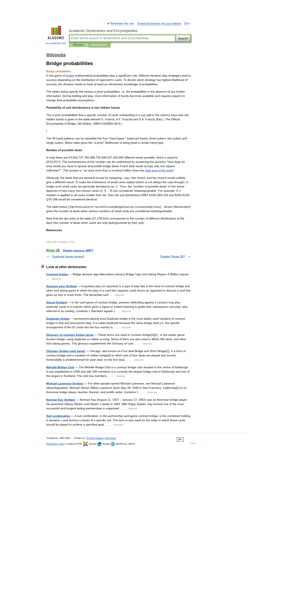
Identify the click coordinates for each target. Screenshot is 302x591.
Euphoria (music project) (68, 256)
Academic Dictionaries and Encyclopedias (103, 31)
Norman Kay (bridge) (60, 399)
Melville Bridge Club (60, 367)
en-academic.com (56, 43)
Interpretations (99, 44)
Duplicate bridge (57, 318)
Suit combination (58, 416)
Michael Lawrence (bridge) (64, 383)
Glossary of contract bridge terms (69, 334)
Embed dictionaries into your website (159, 23)
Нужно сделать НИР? (78, 250)
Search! (183, 38)
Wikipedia (78, 44)
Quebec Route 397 (172, 256)
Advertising (110, 438)
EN (186, 23)
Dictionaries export (55, 444)
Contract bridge (57, 274)
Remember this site (122, 23)
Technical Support (95, 438)
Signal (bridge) (56, 302)
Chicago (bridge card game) (65, 351)
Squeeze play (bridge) (61, 286)
